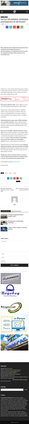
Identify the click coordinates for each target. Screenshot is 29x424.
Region (6, 17)
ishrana (6, 173)
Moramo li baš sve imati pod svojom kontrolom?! (22, 189)
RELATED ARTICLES (5, 211)
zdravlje (14, 173)
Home (2, 15)
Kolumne (6, 15)
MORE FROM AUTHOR (16, 211)
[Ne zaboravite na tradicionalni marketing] (4, 222)
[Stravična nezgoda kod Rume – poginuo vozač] (4, 216)
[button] (27, 12)
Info (1, 224)
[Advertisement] (14, 72)
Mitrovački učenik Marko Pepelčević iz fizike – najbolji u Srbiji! (7, 190)
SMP (3, 24)
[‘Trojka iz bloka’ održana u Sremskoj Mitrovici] (4, 229)
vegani (10, 173)
